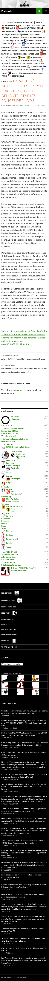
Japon (26, 47)
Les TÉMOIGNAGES (8, 629)
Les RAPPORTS (7, 619)
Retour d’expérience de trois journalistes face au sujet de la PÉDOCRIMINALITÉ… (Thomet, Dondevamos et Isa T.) (23, 723)
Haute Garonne (12, 501)
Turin (4, 76)
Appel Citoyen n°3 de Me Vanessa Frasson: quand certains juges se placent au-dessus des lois (24, 809)
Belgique (9, 483)
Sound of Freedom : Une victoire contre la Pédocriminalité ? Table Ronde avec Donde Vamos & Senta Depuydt (23, 786)
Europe (30, 40)
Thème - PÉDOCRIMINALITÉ (22, 73)
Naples (13, 57)
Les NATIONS (16, 452)
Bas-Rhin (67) (35, 31)
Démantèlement (37, 38)
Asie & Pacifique (13, 465)
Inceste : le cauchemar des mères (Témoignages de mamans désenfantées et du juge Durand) (24, 775)
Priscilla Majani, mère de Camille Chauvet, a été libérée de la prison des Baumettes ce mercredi (24, 712)
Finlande (38, 40)
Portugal (9, 535)
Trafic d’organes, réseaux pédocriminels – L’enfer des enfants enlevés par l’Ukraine (23, 939)
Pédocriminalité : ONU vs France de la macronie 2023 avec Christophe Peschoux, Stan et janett (24, 734)
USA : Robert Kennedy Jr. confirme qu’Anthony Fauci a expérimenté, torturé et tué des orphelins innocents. (24, 819)
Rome (23, 66)
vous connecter (19, 390)
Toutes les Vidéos (9, 647)
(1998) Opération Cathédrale (18, 22)
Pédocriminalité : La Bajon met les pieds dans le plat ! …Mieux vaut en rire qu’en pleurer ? (24, 885)
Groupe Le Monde (33, 44)
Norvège (15, 61)
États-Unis (18, 40)
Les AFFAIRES (33, 50)
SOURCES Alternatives (18, 70)
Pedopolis (6, 11)
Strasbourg (34, 70)
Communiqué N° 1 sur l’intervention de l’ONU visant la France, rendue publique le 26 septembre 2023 (24, 743)
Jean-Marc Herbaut (38, 47)
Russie (9, 543)
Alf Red (20, 105)
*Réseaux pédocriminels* (12, 25)
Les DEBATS (5, 624)
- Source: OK (39, 25)
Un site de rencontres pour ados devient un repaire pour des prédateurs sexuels (22, 895)
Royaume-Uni (36, 66)
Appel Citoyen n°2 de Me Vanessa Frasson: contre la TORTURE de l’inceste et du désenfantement (23, 841)
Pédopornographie (29, 61)
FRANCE (17, 44)
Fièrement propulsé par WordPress (13, 978)
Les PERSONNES (15, 54)
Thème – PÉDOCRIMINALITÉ (23, 568)
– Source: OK (7, 425)
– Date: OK (15, 419)
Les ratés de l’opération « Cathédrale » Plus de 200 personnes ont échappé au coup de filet (24, 368)
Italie (16, 47)
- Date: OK (29, 25)
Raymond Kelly (18, 64)
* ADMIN (38, 22)
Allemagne (10, 28)
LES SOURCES (28, 54)
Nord (23, 57)
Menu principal (45, 11)
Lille (37, 54)
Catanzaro (34, 35)
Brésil (26, 35)
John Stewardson (9, 50)
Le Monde (23, 50)
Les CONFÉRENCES (8, 607)
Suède (8, 547)
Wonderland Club (15, 76)
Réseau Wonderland (10, 66)
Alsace (22, 28)
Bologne (14, 35)
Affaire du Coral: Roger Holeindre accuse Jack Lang (23, 357)
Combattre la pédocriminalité (15, 38)
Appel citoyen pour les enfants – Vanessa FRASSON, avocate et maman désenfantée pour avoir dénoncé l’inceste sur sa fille (23, 918)
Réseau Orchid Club (35, 64)
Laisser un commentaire (35, 105)
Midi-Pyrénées (12, 499)
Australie (24, 31)
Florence (5, 44)
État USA (5, 40)
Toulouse (38, 73)
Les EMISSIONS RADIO (9, 634)
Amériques (35, 28)
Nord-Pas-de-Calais (14, 506)
